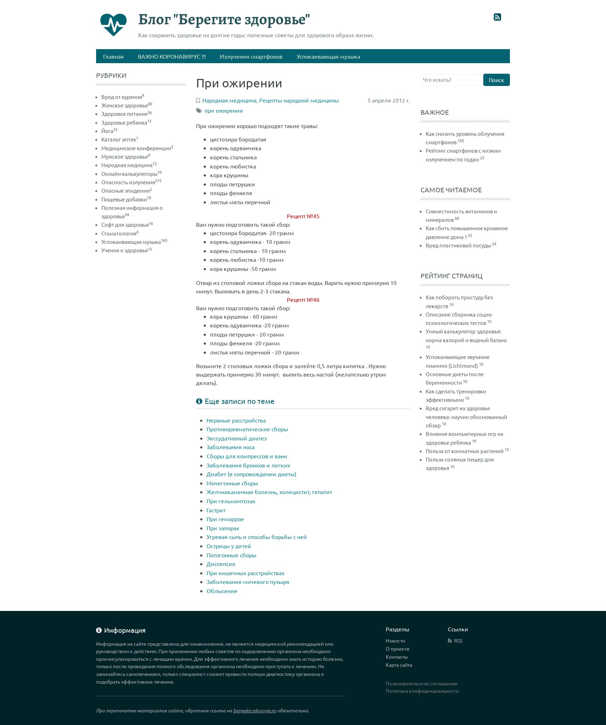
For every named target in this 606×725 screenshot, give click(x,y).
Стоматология (120, 233)
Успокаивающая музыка (134, 241)
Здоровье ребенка (126, 122)
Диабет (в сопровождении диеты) (251, 473)
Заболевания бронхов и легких (248, 464)
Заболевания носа (231, 446)
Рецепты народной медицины (299, 100)
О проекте (398, 648)
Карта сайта (399, 664)
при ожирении (223, 110)
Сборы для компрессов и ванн (247, 455)
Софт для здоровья (127, 224)
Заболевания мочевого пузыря (248, 581)
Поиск (496, 80)
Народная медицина (129, 164)
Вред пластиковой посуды (458, 245)
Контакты (397, 656)
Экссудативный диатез (237, 437)
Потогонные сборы (231, 554)
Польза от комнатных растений (465, 450)
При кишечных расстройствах (245, 572)
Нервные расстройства (236, 420)
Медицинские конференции (137, 148)
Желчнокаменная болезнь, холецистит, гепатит (269, 491)
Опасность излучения (131, 182)
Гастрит (216, 509)
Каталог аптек (119, 139)
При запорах (223, 527)
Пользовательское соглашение (422, 683)
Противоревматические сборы (247, 428)
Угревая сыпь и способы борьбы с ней (257, 536)
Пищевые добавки (126, 199)
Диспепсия (221, 563)
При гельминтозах (231, 500)
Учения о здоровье (126, 250)
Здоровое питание (126, 113)
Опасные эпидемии (126, 190)
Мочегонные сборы (232, 482)
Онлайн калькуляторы (131, 173)
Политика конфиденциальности (422, 690)
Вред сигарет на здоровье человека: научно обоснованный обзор (466, 416)
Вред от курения (122, 96)
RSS (458, 640)
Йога (109, 130)
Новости (395, 640)
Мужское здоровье (125, 156)
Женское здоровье (126, 105)
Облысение (222, 590)
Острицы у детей (229, 545)
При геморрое (225, 518)
